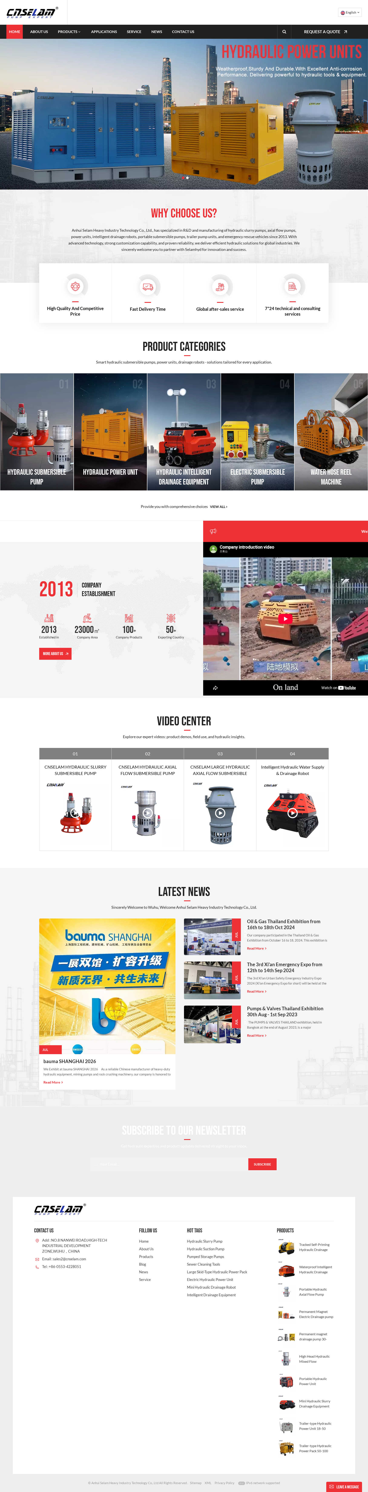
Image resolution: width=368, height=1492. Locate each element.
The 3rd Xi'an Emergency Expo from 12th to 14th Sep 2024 (284, 967)
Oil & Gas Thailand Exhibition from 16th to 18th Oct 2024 (284, 924)
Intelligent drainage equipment (211, 1295)
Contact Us (183, 31)
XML (208, 1483)
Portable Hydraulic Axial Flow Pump (313, 1291)
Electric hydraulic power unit (210, 1279)
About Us (39, 31)
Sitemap (195, 1483)
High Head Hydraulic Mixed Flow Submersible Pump (314, 1359)
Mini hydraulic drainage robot (211, 1287)
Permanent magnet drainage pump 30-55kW (313, 1337)
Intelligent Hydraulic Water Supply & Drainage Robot (292, 770)
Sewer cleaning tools (203, 1264)
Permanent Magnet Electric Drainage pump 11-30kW (316, 1314)
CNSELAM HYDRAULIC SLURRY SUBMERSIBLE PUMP (75, 770)
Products (67, 31)
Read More (51, 1082)
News (156, 31)
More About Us (53, 653)
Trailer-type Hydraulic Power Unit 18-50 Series (315, 1426)
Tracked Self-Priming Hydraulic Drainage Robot (314, 1247)
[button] (183, 178)
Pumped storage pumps (205, 1256)
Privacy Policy (224, 1483)
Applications (104, 31)
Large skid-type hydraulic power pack (217, 1272)
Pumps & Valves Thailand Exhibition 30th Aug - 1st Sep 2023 (285, 1011)
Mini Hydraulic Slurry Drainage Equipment (314, 1403)
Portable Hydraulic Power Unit (313, 1381)
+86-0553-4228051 (65, 1266)
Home (14, 31)
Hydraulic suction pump (205, 1249)
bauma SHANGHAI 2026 (69, 1061)
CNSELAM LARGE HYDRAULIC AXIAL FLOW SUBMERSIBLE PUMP (220, 770)
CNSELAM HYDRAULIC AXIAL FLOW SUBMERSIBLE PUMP (148, 770)
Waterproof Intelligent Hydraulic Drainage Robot (315, 1270)
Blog (142, 1264)
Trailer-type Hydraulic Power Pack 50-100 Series (315, 1448)
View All (217, 507)
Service (134, 31)
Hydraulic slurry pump (204, 1241)
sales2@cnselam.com (69, 1259)
